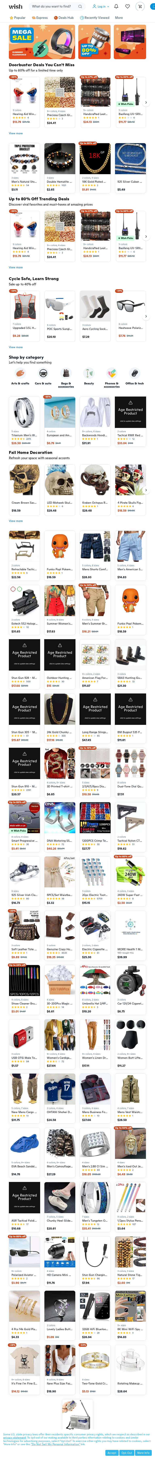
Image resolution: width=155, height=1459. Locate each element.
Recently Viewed (97, 18)
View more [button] (16, 133)
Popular (19, 18)
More (119, 18)
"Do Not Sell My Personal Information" (55, 1444)
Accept (112, 1453)
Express (42, 18)
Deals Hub (66, 18)
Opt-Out (126, 1453)
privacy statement (14, 1437)
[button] (102, 6)
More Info (143, 1453)
